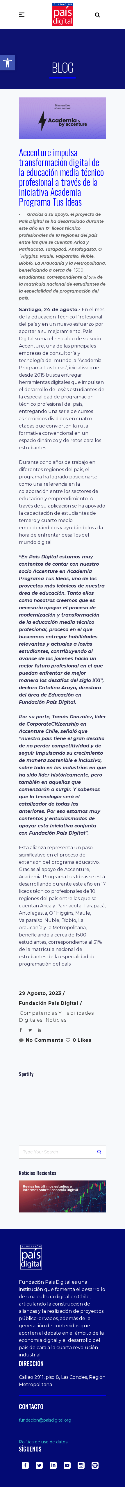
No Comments (44, 1040)
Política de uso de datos (43, 1442)
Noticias (56, 1020)
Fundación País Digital (49, 1003)
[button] (7, 62)
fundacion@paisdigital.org (45, 1420)
